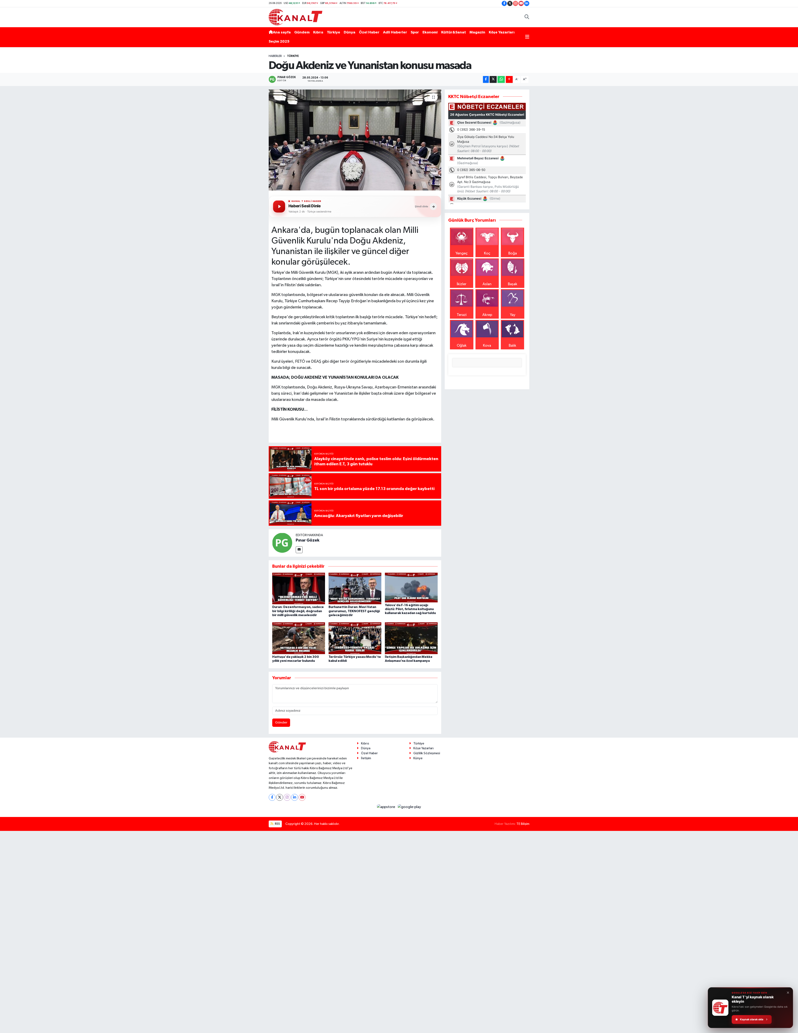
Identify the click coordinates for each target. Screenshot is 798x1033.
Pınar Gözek (307, 540)
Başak (512, 284)
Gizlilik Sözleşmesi (426, 753)
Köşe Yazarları (502, 32)
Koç (487, 253)
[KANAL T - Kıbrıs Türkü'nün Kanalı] (295, 17)
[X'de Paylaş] (493, 79)
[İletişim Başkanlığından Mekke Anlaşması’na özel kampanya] (411, 638)
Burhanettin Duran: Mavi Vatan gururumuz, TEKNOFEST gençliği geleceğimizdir (354, 611)
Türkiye (333, 32)
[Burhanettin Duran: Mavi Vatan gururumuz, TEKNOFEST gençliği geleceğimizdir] (355, 588)
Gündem (302, 32)
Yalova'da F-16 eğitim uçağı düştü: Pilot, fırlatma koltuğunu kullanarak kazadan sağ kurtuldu (410, 609)
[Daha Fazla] (509, 79)
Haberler (275, 56)
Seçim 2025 (279, 41)
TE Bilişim (522, 823)
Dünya (349, 32)
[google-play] (409, 807)
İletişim (366, 758)
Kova (487, 346)
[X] (279, 797)
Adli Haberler (395, 32)
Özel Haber (369, 32)
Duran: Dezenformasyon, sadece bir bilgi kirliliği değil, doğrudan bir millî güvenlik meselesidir (298, 611)
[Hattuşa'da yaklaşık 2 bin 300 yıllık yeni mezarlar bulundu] (298, 638)
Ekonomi (430, 32)
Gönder (281, 722)
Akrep (487, 315)
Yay (512, 315)
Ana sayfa (282, 32)
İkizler (461, 284)
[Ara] (527, 17)
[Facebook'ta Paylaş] (486, 79)
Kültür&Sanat (453, 32)
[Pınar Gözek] (282, 543)
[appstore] (386, 807)
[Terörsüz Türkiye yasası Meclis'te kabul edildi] (355, 638)
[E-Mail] (299, 549)
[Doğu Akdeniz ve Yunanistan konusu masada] (355, 140)
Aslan (487, 284)
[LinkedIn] (294, 797)
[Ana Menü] (527, 37)
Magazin (477, 32)
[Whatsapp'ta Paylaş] (501, 79)
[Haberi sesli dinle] (279, 206)
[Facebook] (272, 797)
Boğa (512, 253)
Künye (417, 758)
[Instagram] (287, 797)
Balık (512, 346)
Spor (415, 32)
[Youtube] (302, 797)
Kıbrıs (318, 32)
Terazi (462, 315)
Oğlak (462, 346)
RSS (277, 823)
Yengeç (462, 253)
